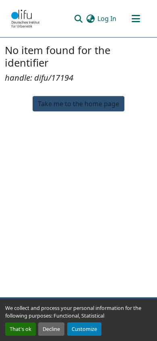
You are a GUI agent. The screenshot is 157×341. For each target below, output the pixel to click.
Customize (84, 329)
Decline (51, 329)
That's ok (20, 329)
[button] (25, 18)
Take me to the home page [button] (78, 103)
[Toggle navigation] (135, 18)
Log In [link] (106, 18)
